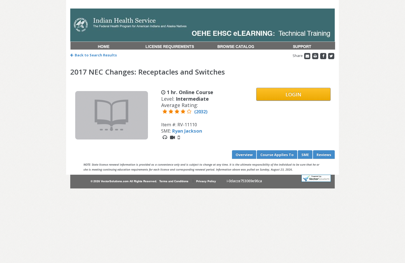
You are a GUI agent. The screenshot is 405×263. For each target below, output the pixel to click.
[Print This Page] (316, 55)
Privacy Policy (206, 181)
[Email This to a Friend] (308, 55)
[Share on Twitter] (331, 55)
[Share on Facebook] (324, 55)
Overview (244, 154)
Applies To (277, 154)
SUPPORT (302, 46)
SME (305, 154)
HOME (103, 46)
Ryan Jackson (187, 131)
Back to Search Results (96, 55)
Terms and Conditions (173, 181)
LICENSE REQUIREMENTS (169, 46)
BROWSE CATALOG (235, 46)
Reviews (324, 154)
